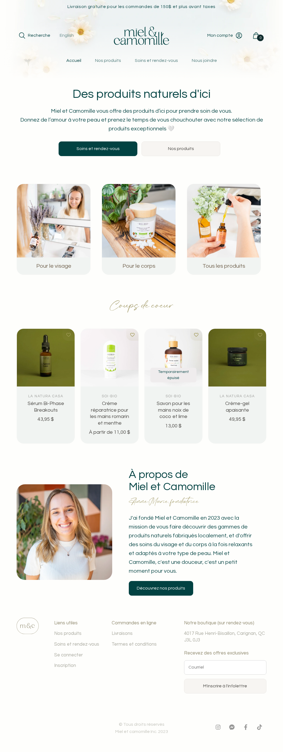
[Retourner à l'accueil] (28, 632)
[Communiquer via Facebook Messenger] (232, 728)
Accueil (73, 60)
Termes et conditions (134, 644)
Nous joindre (204, 60)
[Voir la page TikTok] (259, 728)
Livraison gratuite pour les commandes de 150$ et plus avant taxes (141, 6)
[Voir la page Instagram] (218, 728)
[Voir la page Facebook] (246, 728)
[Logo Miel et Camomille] (141, 36)
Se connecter (68, 655)
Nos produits (108, 60)
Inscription (65, 665)
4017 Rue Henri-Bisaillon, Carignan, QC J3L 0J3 (224, 637)
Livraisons (122, 633)
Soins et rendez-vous (156, 60)
